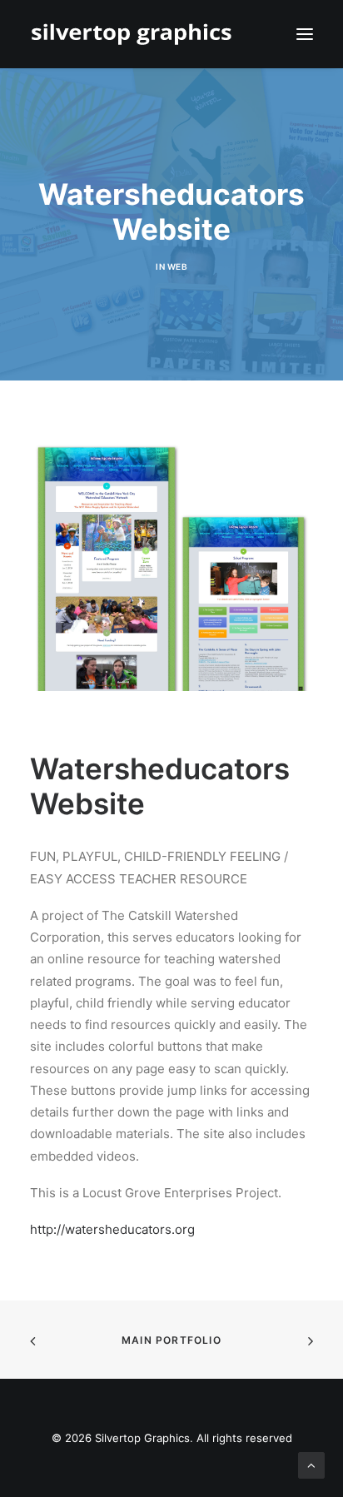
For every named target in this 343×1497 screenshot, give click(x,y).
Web (177, 266)
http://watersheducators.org (112, 1229)
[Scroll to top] (311, 1464)
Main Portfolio (171, 1340)
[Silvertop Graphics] (134, 34)
